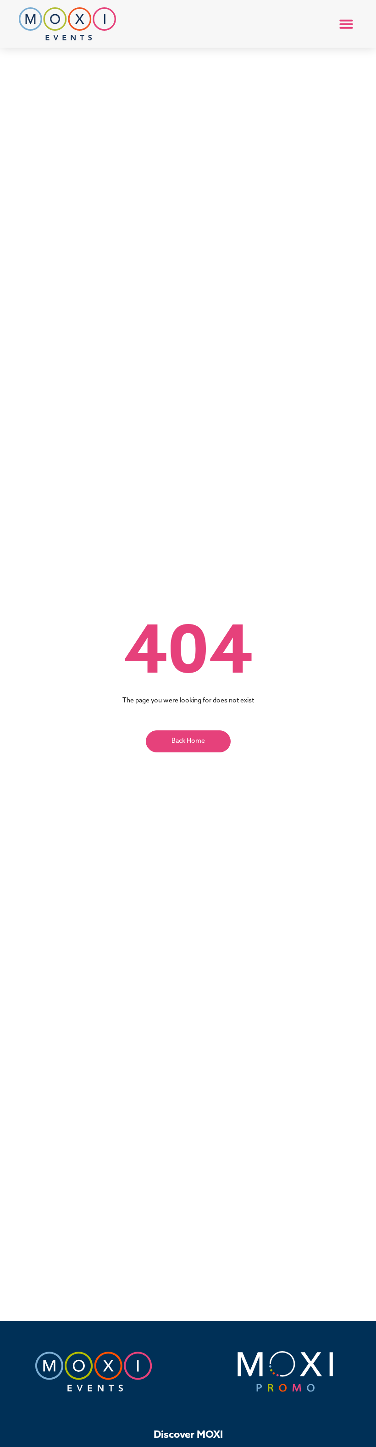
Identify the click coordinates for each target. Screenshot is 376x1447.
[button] (346, 24)
